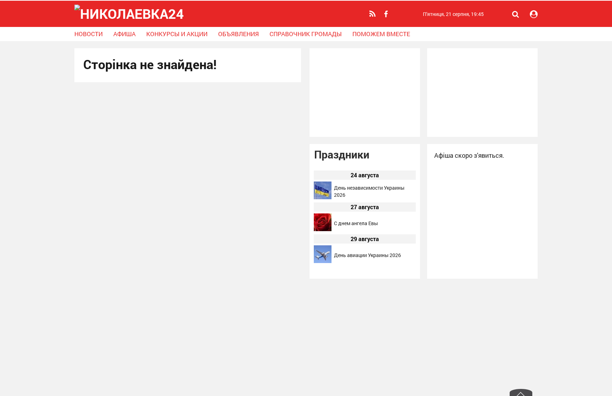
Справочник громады (306, 34)
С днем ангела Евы (356, 223)
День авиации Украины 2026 (367, 255)
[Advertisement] (365, 92)
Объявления (238, 34)
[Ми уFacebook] (387, 14)
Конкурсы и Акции (177, 34)
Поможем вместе (381, 34)
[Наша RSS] (373, 14)
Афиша (124, 34)
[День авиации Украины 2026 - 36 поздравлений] (323, 261)
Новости (88, 34)
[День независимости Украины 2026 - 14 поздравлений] (323, 197)
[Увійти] (534, 14)
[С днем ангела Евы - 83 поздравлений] (323, 229)
